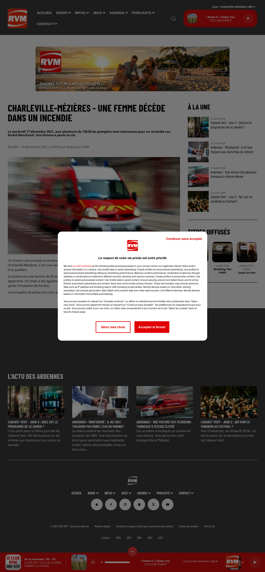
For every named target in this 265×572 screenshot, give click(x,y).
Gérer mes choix (113, 327)
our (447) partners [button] (81, 265)
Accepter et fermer (151, 327)
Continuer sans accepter (184, 238)
